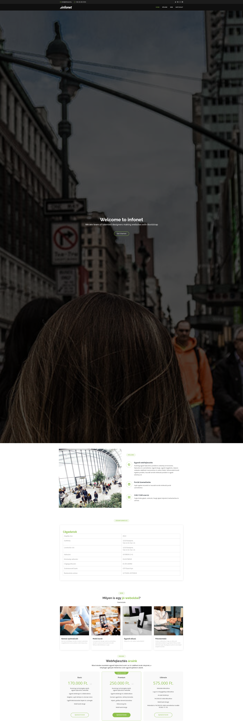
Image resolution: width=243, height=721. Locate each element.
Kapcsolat (179, 7)
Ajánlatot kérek (80, 715)
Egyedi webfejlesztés (143, 463)
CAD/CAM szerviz (141, 495)
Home (157, 7)
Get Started (121, 234)
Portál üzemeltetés (142, 482)
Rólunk (164, 7)
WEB (171, 7)
